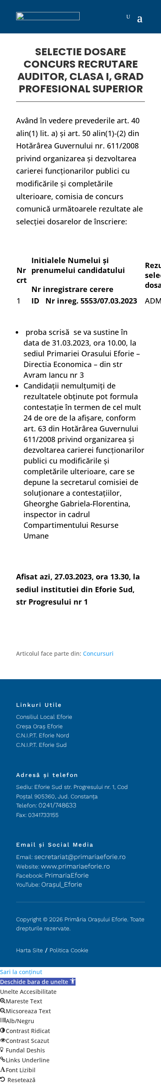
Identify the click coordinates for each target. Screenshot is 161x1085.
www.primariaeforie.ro (75, 866)
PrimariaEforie (67, 875)
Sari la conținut (21, 972)
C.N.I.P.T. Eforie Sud (41, 744)
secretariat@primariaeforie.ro (79, 857)
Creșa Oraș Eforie (39, 726)
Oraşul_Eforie (61, 884)
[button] (38, 982)
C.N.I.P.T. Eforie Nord (42, 735)
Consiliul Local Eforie (44, 716)
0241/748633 (57, 805)
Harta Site (29, 950)
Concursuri (98, 653)
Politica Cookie (69, 950)
